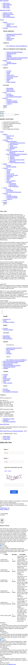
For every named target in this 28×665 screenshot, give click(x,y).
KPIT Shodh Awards (8, 14)
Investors (5, 98)
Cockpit (8, 352)
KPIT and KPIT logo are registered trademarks (11, 431)
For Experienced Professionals (10, 391)
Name (6, 449)
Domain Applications (11, 141)
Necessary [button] (2, 544)
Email (5, 458)
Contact (2, 131)
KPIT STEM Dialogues (9, 17)
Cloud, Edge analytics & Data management (13, 361)
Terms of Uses (6, 436)
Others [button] (1, 655)
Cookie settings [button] (4, 513)
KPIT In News (13, 185)
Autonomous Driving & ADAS (14, 348)
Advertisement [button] (3, 647)
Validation (5, 368)
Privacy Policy (6, 437)
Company (5, 64)
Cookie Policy (6, 439)
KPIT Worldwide (4, 0)
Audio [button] (9, 471)
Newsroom (9, 182)
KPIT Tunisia (6, 7)
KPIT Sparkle (6, 15)
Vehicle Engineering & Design (10, 362)
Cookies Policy (3, 508)
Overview (5, 328)
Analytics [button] (2, 638)
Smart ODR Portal (4, 424)
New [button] (6, 471)
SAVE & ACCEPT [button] (5, 663)
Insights (5, 60)
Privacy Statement (4, 509)
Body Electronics (10, 349)
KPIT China (6, 6)
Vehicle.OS (9, 150)
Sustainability (6, 380)
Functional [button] (2, 622)
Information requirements (9, 421)
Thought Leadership (8, 329)
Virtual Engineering (8, 364)
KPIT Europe (6, 3)
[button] (15, 107)
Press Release (12, 183)
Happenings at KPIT (5, 10)
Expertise (5, 28)
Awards (5, 375)
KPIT (25, 431)
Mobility (5, 22)
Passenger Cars (7, 319)
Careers (5, 92)
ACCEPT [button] (2, 515)
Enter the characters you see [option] (13, 467)
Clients (5, 377)
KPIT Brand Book (14, 186)
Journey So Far (7, 378)
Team (4, 381)
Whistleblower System (8, 418)
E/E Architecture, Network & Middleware (16, 359)
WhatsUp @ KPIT (7, 13)
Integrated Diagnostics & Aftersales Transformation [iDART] (11, 366)
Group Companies (7, 383)
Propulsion (9, 353)
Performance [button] (3, 631)
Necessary (4, 545)
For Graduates (6, 390)
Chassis (8, 350)
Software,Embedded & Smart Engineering (16, 154)
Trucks (4, 320)
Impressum (5, 420)
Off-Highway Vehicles (8, 322)
